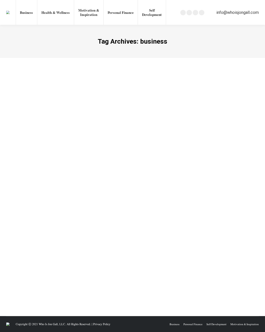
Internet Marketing (50, 282)
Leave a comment (168, 190)
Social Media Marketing (75, 282)
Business (16, 282)
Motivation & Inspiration (77, 190)
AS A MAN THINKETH (31, 182)
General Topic (19, 190)
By (125, 190)
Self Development (102, 190)
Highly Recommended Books (44, 190)
